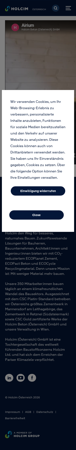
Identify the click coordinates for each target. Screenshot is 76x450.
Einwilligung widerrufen (38, 191)
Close (36, 215)
